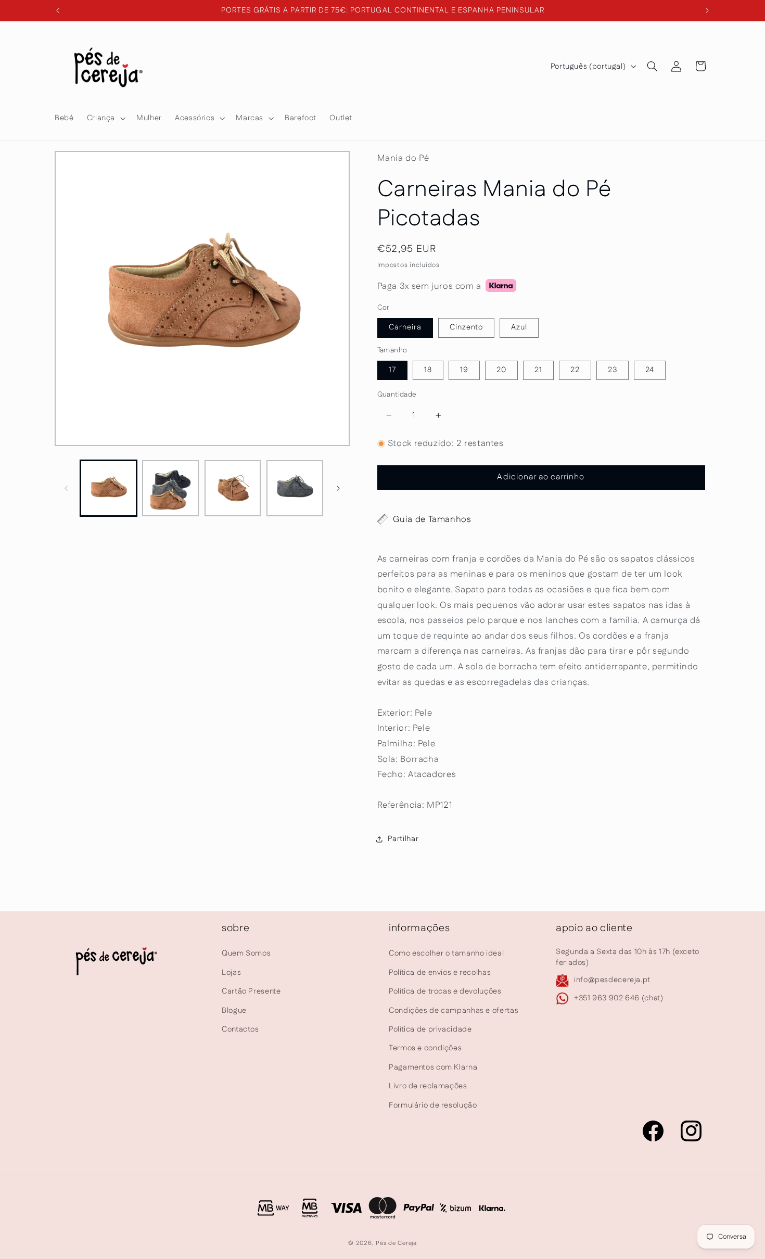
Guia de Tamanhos (432, 519)
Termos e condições (425, 1048)
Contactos (240, 1029)
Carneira (405, 327)
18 (428, 369)
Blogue (234, 1010)
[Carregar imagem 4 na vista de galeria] (294, 488)
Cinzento (466, 327)
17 (392, 369)
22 (575, 369)
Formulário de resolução (433, 1105)
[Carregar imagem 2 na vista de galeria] (170, 488)
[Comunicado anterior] (57, 10)
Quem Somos (246, 953)
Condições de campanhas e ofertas (453, 1010)
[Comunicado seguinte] (707, 10)
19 (464, 369)
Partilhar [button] (403, 838)
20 (501, 369)
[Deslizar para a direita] (338, 488)
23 (612, 369)
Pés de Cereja (396, 1243)
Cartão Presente (251, 991)
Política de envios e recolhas (440, 972)
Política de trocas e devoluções (445, 991)
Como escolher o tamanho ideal (446, 953)
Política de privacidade (430, 1029)
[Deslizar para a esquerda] (66, 488)
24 (649, 369)
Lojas (231, 972)
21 (538, 369)
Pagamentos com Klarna (433, 1067)
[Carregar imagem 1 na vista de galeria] (108, 488)
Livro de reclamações (428, 1085)
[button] (105, 118)
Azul (519, 327)
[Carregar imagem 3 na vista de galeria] (233, 488)
